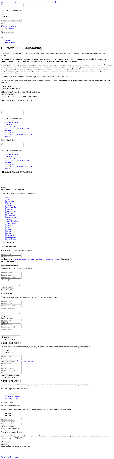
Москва (8, 203)
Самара (8, 219)
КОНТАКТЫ (10, 132)
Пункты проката (11, 126)
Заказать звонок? (7, 33)
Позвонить (5, 457)
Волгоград (9, 209)
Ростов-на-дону (11, 217)
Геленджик (9, 201)
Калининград (10, 237)
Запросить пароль (8, 421)
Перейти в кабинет (12, 396)
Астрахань (9, 205)
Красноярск (9, 235)
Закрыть (4, 442)
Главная (8, 40)
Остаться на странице (13, 398)
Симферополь (10, 223)
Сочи (7, 199)
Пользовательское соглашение (25, 259)
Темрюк (8, 227)
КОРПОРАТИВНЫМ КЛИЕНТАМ (18, 134)
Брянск (8, 233)
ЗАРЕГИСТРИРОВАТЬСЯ (10, 375)
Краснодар (9, 213)
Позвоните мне (66, 259)
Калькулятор (8, 27)
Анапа (7, 197)
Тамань (8, 225)
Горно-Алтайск (11, 207)
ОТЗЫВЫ (9, 130)
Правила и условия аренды (49, 259)
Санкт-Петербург (11, 221)
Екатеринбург (10, 211)
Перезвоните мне (16, 457)
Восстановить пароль (25, 361)
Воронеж (8, 229)
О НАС (8, 136)
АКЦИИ (8, 124)
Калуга (8, 231)
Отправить (5, 316)
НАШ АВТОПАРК (12, 122)
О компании (10, 42)
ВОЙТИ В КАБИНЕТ (8, 361)
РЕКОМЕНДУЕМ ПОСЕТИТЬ (17, 128)
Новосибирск (10, 239)
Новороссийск (10, 215)
